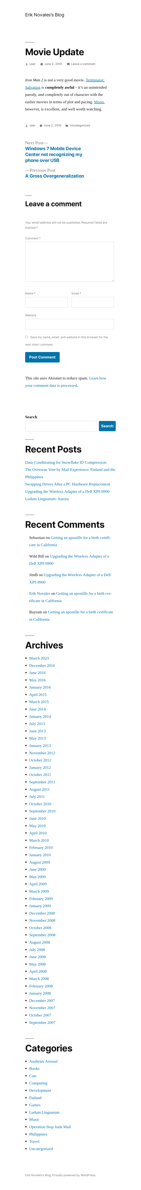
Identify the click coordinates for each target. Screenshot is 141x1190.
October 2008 (40, 927)
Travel (34, 1141)
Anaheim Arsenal (43, 1061)
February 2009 (41, 898)
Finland (35, 1097)
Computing (38, 1083)
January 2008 (40, 993)
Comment (33, 238)
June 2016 (37, 672)
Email (76, 293)
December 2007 (42, 1000)
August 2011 (39, 789)
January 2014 (40, 716)
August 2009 (39, 862)
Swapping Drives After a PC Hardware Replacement (67, 484)
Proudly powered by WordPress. (74, 1175)
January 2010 (40, 854)
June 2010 (37, 818)
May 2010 (37, 825)
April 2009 (38, 884)
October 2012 (40, 760)
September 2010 (42, 811)
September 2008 (42, 935)
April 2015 (38, 694)
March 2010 (39, 840)
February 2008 (41, 986)
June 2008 (37, 956)
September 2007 (42, 1022)
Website (30, 315)
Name (30, 293)
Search (31, 417)
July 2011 (37, 796)
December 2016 (42, 665)
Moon (99, 102)
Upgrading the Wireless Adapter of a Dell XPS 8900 (67, 491)
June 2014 (37, 709)
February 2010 (41, 847)
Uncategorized (80, 125)
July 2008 (37, 949)
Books (34, 1068)
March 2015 (39, 701)
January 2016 (40, 687)
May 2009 (37, 876)
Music (34, 1119)
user (32, 64)
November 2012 (42, 753)
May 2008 (37, 964)
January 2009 (40, 905)
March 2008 (39, 978)
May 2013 (37, 738)
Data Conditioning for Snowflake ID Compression (65, 462)
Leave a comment (83, 64)
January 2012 (40, 767)
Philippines (38, 1134)
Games (35, 1105)
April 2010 (38, 833)
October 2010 (40, 804)
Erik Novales (39, 593)
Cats (33, 1075)
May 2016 (37, 680)
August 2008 (39, 942)
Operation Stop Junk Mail (50, 1126)
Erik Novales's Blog (44, 14)
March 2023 (39, 658)
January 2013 (40, 745)
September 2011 (42, 782)
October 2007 (40, 1015)
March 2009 (39, 891)
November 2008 (42, 920)
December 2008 (42, 913)
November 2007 (42, 1007)
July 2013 (37, 723)
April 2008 (38, 971)
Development (40, 1090)
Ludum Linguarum (44, 1112)
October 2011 (40, 774)
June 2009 (37, 869)
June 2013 (37, 731)
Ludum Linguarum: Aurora (47, 498)
